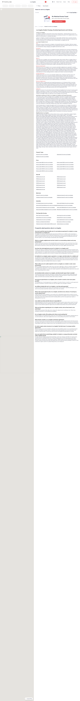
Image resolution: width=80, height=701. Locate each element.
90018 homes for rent (40, 183)
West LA (37, 58)
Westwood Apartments (40, 66)
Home (36, 26)
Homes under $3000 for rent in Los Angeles (44, 170)
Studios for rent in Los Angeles (42, 195)
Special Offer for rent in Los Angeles (64, 217)
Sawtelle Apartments (40, 73)
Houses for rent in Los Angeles (42, 154)
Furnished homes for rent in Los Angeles (65, 205)
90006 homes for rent (40, 178)
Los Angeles (41, 26)
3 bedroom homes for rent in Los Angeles (65, 197)
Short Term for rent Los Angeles (42, 215)
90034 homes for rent (61, 187)
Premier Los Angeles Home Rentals (43, 221)
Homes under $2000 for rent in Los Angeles (44, 168)
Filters (39, 5)
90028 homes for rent (61, 185)
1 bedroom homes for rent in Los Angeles (65, 195)
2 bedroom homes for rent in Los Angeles (44, 197)
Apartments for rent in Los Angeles (64, 154)
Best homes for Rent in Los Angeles (64, 221)
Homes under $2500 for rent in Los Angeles (65, 168)
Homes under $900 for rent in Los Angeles (65, 162)
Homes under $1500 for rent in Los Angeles (65, 166)
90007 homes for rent (61, 178)
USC (37, 43)
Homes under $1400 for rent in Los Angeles (44, 166)
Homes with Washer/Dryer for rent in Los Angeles (66, 207)
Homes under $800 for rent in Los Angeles (44, 162)
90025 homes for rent (40, 185)
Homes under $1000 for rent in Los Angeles (44, 164)
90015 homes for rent (61, 180)
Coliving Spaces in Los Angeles (63, 223)
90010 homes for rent (40, 180)
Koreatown (38, 48)
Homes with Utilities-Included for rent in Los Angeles (46, 209)
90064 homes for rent (40, 189)
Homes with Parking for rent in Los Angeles (65, 203)
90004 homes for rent (40, 176)
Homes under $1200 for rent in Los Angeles (65, 164)
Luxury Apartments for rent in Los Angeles (65, 219)
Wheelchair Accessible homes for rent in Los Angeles (67, 209)
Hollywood (38, 88)
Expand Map (29, 698)
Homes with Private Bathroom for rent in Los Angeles (46, 205)
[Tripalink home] (7, 2)
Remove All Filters (58, 21)
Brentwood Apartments (40, 81)
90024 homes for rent (61, 183)
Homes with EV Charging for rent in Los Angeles (45, 207)
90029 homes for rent (40, 187)
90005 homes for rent (61, 176)
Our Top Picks (73, 12)
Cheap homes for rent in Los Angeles (43, 219)
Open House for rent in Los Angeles (64, 215)
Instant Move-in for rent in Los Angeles (43, 217)
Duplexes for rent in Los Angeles (42, 156)
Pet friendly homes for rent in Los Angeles (44, 203)
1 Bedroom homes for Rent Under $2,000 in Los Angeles (47, 223)
